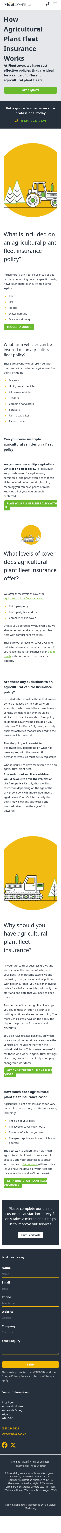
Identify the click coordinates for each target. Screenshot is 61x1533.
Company (8, 1326)
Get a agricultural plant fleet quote (28, 1072)
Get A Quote (30, 90)
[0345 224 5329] (47, 4)
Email (6, 1282)
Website (8, 1312)
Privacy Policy (19, 1376)
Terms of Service (44, 1376)
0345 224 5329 (10, 1428)
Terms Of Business (39, 1461)
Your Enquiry (11, 1341)
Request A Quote (19, 327)
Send (30, 1364)
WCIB (25, 1461)
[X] (13, 1445)
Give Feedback (30, 1235)
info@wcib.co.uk (14, 1433)
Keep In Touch (38, 1465)
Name (6, 1268)
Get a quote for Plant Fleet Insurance (25, 1182)
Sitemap (15, 1461)
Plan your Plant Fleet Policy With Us (30, 505)
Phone (6, 1297)
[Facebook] (4, 1445)
